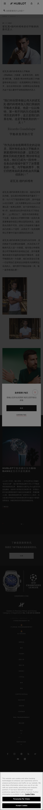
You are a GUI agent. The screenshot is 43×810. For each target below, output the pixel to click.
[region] (21, 791)
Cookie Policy (30, 794)
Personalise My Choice (21, 799)
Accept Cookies (21, 805)
